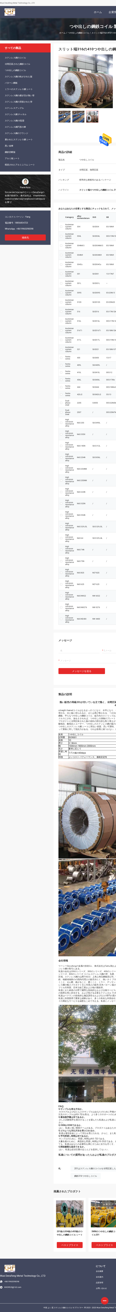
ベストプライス (69, 1245)
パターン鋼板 (11, 83)
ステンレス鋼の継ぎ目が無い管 (19, 95)
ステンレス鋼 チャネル (15, 114)
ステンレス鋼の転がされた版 (18, 76)
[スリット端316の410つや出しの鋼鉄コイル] (69, 1214)
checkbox (61, 227)
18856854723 (21, 223)
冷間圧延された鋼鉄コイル (17, 64)
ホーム (62, 33)
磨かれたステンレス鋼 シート (19, 139)
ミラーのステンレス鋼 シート (19, 89)
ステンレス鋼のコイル (15, 57)
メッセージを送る (81, 671)
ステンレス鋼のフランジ (16, 133)
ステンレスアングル (14, 108)
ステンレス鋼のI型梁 (14, 120)
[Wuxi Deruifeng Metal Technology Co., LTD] (10, 12)
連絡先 (25, 237)
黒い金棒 (9, 146)
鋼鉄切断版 (10, 152)
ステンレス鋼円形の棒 (15, 127)
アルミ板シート (12, 158)
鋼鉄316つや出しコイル (85, 1176)
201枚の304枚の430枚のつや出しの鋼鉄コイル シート (70, 1233)
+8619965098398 (24, 229)
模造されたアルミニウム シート (20, 164)
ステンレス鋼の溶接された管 (18, 102)
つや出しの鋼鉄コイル (78, 33)
